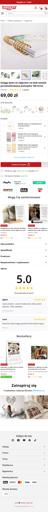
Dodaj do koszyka (19, 165)
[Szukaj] (45, 13)
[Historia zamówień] (36, 8)
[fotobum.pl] (10, 8)
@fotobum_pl (38, 390)
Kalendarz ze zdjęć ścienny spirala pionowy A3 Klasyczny (12, 368)
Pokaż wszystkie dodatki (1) (24, 157)
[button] (3, 407)
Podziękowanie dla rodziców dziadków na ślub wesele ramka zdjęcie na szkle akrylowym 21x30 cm (13, 229)
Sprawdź (39, 183)
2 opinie (25, 90)
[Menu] (2, 13)
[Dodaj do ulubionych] (45, 164)
